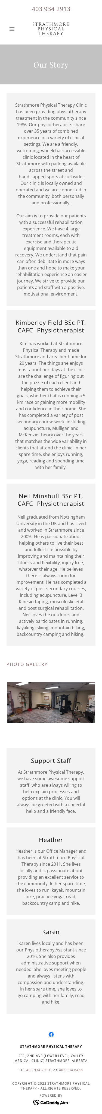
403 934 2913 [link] (51, 9)
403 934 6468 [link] (71, 1070)
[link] (51, 29)
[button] (13, 29)
